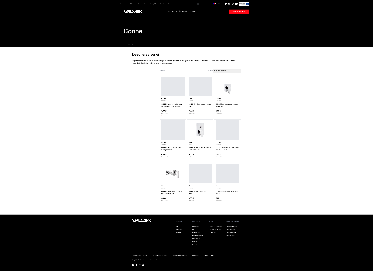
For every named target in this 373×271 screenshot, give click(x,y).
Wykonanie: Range (155, 260)
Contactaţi (212, 232)
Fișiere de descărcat (135, 4)
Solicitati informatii (238, 11)
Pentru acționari (197, 235)
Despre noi (123, 4)
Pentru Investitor (231, 235)
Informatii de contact (164, 4)
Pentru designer (231, 232)
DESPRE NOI (196, 221)
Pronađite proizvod (204, 4)
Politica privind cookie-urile (179, 255)
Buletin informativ (209, 255)
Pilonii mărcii (196, 232)
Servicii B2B (196, 239)
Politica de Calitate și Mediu (159, 255)
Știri (193, 229)
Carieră (194, 245)
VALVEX (211, 221)
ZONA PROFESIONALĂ (233, 221)
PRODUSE (179, 221)
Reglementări (195, 255)
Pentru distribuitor (231, 226)
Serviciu (194, 242)
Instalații (193, 12)
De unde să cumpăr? (150, 4)
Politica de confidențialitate (139, 255)
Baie (170, 12)
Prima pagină (127, 45)
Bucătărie (180, 12)
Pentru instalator (231, 229)
